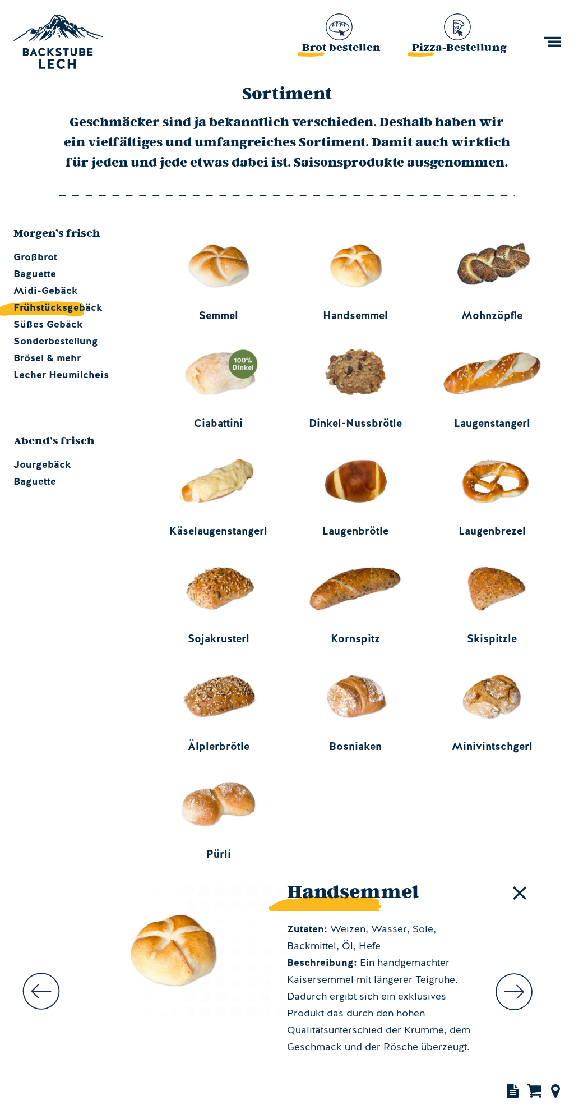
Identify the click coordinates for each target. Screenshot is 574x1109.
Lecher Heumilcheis (61, 375)
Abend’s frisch (54, 440)
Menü (552, 41)
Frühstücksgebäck (49, 308)
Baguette (34, 274)
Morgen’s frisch (56, 233)
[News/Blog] (511, 1091)
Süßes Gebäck (48, 325)
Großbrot (35, 257)
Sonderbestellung (55, 342)
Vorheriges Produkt (41, 991)
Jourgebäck (42, 465)
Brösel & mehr (47, 358)
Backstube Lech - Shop (534, 1091)
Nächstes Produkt (514, 991)
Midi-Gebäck (45, 291)
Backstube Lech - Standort (555, 1091)
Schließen (520, 893)
